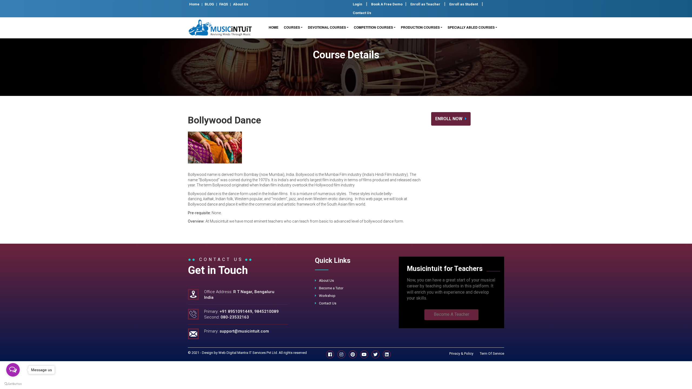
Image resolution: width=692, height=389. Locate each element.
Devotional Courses (327, 27)
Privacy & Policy (461, 353)
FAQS (223, 4)
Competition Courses (373, 27)
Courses (292, 27)
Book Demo (386, 4)
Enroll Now (449, 118)
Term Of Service (492, 353)
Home (194, 4)
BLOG (209, 4)
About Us (240, 4)
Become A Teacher (451, 314)
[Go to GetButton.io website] (13, 383)
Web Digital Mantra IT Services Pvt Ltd (247, 353)
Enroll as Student (463, 4)
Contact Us (362, 13)
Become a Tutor (331, 288)
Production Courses (420, 27)
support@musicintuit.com (244, 331)
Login (357, 4)
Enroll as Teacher (425, 4)
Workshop (327, 296)
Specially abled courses (471, 27)
